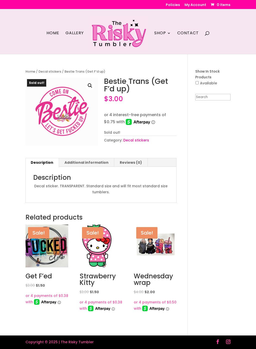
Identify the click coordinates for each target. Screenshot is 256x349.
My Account (195, 5)
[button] (90, 85)
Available (208, 83)
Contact (188, 33)
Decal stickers (49, 71)
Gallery (75, 33)
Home (52, 33)
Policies (173, 5)
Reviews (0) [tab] (131, 162)
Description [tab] (42, 162)
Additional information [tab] (86, 162)
